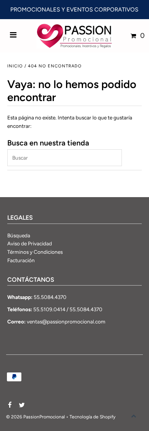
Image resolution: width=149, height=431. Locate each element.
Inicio (15, 66)
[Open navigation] (13, 35)
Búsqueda (18, 235)
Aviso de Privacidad (29, 243)
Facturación (21, 260)
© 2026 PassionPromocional (35, 417)
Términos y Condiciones (35, 252)
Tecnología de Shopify (92, 417)
